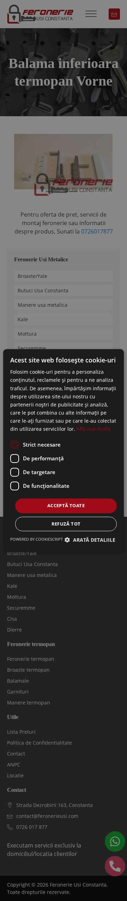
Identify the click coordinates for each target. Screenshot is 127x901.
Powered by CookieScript (36, 539)
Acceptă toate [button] (66, 505)
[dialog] (63, 450)
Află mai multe (94, 428)
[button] (90, 539)
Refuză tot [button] (66, 524)
